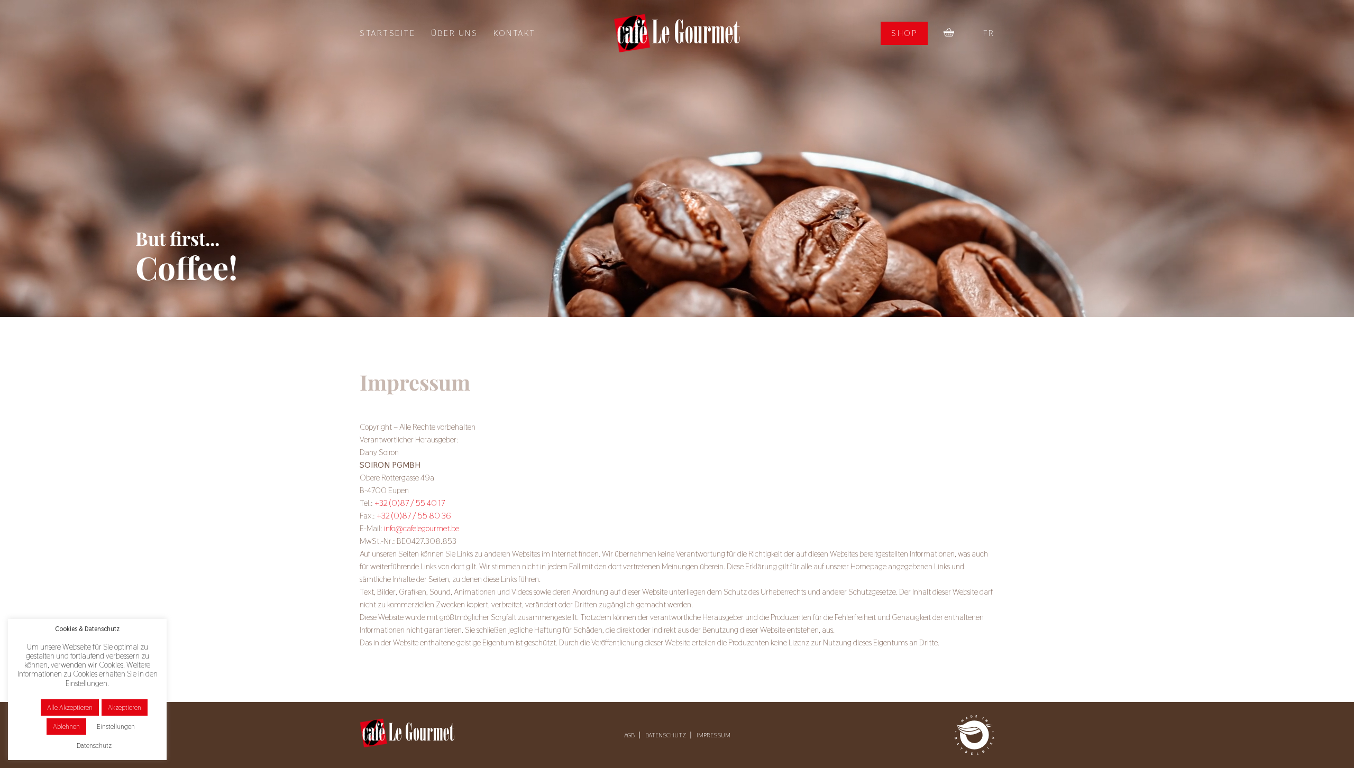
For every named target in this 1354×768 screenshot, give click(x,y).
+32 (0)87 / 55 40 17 (409, 502)
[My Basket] (949, 33)
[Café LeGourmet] (677, 32)
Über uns (454, 33)
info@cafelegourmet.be (421, 528)
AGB (629, 735)
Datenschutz (665, 735)
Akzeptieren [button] (124, 707)
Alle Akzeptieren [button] (70, 707)
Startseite (387, 33)
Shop (904, 33)
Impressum (713, 735)
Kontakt (514, 33)
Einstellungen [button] (116, 726)
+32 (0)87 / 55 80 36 (414, 515)
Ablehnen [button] (66, 726)
